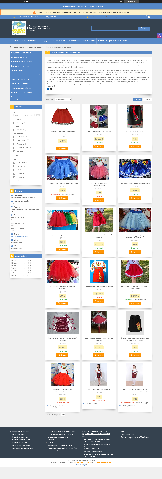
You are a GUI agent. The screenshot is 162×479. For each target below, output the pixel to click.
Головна (15, 41)
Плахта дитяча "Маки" (134, 132)
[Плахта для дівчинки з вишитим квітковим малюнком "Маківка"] (135, 375)
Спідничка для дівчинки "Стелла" (62, 235)
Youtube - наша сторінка (93, 451)
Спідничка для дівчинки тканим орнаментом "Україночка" (63, 133)
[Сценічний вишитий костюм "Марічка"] (99, 271)
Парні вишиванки (17, 70)
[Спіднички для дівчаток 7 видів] (99, 117)
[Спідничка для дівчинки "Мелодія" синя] (135, 168)
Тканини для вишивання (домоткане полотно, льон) (24, 98)
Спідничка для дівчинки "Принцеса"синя (62, 183)
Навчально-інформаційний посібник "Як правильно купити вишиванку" (62, 449)
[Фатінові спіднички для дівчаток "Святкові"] (63, 271)
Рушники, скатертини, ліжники (22, 92)
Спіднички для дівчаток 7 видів (99, 132)
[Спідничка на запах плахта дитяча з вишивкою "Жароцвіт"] (135, 323)
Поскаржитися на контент (83, 462)
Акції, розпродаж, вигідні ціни (21, 53)
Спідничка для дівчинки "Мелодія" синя (135, 183)
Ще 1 (17, 155)
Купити (63, 149)
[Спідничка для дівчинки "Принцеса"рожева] (99, 168)
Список (148, 99)
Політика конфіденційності (102, 462)
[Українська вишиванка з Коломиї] (19, 28)
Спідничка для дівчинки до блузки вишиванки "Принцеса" (135, 236)
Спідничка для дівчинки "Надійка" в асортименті (135, 287)
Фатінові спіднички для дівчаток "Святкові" (62, 287)
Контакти (51, 440)
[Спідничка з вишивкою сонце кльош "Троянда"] (99, 323)
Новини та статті (59, 41)
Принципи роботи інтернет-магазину (61, 434)
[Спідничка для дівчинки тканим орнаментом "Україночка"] (63, 117)
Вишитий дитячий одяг (19, 84)
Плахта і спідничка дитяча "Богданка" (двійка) (62, 339)
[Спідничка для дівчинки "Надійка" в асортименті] (135, 271)
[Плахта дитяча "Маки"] (135, 117)
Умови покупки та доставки (58, 437)
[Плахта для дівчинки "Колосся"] (99, 375)
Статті (50, 442)
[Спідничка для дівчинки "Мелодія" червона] (99, 220)
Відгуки (46, 41)
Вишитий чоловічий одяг (20, 79)
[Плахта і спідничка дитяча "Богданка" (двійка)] (63, 323)
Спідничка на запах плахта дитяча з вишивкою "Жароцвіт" (135, 339)
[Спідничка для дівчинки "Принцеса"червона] (63, 375)
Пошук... (144, 28)
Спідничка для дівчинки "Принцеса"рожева (99, 184)
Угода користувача (128, 434)
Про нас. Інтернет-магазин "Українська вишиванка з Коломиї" (135, 438)
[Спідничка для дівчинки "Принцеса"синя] (63, 168)
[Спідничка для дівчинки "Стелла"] (63, 220)
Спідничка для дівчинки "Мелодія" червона (99, 236)
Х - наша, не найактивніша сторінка (97, 444)
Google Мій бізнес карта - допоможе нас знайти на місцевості (98, 448)
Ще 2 (17, 181)
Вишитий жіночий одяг (19, 75)
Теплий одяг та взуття (19, 57)
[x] (51, 90)
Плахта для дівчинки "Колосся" (99, 389)
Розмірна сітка (89, 41)
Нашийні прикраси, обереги (21, 88)
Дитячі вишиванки (36, 47)
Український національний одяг (22, 61)
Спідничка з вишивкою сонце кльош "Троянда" (99, 339)
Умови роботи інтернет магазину (60, 445)
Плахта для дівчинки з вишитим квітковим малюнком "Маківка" (135, 390)
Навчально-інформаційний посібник (112, 41)
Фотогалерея (74, 41)
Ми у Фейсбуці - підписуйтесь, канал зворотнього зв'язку (97, 440)
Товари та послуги (29, 41)
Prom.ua (92, 460)
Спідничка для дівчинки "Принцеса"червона (62, 390)
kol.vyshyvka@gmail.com (19, 236)
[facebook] (48, 90)
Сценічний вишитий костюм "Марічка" (98, 286)
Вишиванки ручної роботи (20, 66)
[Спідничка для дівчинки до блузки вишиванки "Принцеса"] (135, 220)
